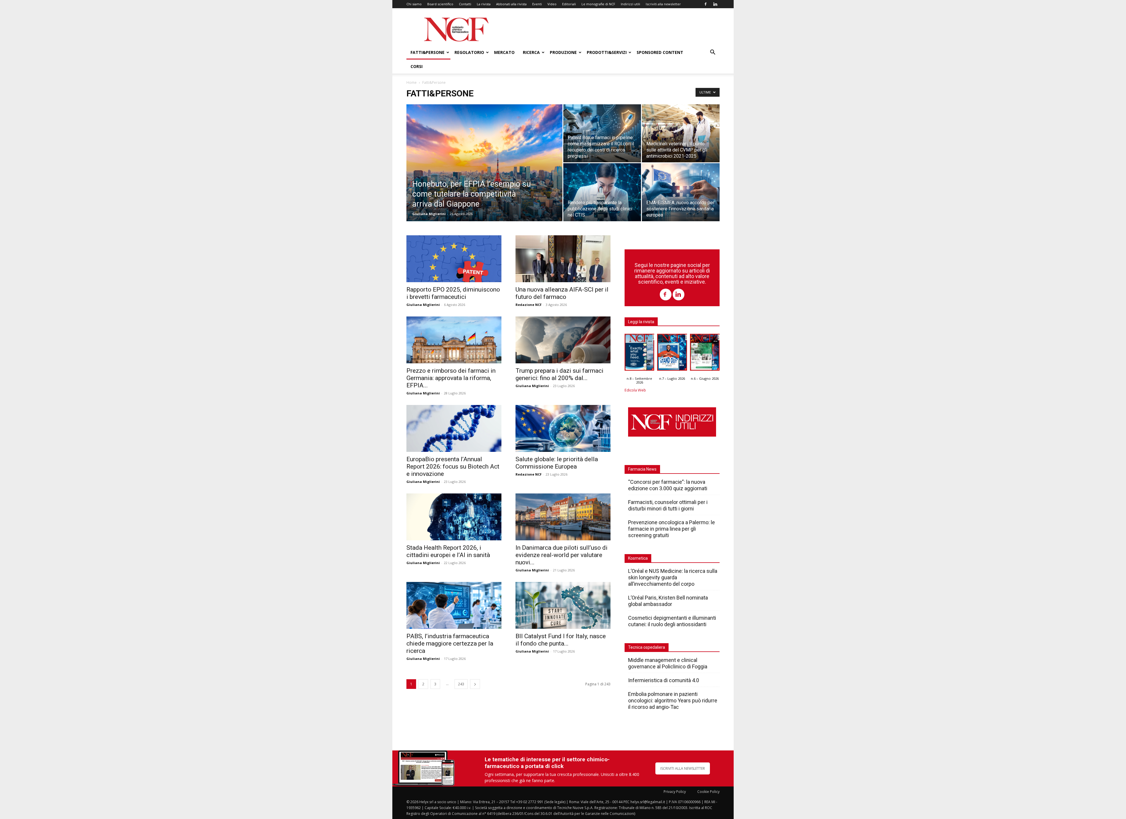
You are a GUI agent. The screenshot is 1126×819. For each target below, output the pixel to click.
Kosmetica (638, 558)
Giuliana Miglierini (429, 214)
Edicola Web (635, 390)
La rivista (484, 4)
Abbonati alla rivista (511, 4)
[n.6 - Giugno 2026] (705, 354)
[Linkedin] (715, 4)
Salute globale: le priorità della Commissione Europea (556, 463)
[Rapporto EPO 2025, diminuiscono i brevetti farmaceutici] (453, 258)
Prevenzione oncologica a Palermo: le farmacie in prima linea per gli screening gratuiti (671, 528)
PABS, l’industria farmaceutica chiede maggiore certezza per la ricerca (449, 643)
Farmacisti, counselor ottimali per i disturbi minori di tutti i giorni (668, 505)
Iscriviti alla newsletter (663, 4)
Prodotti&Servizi (607, 52)
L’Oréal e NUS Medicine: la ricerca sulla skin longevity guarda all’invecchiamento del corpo (672, 577)
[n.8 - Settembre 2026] (639, 354)
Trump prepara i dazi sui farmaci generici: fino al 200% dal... (559, 374)
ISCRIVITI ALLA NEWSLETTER (682, 768)
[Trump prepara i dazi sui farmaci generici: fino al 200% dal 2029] (563, 339)
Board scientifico (440, 4)
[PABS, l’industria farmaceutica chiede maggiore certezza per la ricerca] (453, 605)
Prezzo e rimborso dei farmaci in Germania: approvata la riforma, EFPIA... (451, 378)
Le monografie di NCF (598, 4)
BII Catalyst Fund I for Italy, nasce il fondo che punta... (560, 640)
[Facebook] (705, 4)
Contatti (465, 4)
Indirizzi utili (630, 4)
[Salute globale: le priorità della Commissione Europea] (563, 428)
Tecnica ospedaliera (646, 647)
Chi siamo (414, 4)
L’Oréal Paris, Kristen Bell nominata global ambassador (668, 601)
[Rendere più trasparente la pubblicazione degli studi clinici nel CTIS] (602, 192)
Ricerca (531, 52)
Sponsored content (660, 52)
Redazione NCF (528, 304)
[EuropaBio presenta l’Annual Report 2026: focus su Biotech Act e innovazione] (453, 428)
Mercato (504, 52)
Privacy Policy (675, 791)
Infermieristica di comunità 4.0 (663, 680)
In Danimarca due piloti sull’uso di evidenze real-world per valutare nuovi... (561, 555)
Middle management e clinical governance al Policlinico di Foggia (667, 663)
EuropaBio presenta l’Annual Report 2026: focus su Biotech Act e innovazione (452, 466)
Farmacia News (642, 469)
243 (461, 684)
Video (552, 4)
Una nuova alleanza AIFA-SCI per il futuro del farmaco (561, 293)
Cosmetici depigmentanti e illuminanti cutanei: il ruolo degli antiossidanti (672, 621)
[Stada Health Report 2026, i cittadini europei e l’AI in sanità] (453, 516)
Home (411, 82)
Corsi (417, 66)
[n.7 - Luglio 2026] (672, 354)
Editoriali (569, 4)
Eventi (537, 4)
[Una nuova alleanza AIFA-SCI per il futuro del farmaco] (563, 258)
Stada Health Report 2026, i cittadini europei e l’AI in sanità (448, 551)
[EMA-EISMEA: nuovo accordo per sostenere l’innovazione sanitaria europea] (681, 192)
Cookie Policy (708, 791)
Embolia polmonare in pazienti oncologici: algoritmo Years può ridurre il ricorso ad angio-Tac (672, 700)
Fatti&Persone (428, 52)
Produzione (563, 52)
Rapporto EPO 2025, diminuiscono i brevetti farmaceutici (453, 293)
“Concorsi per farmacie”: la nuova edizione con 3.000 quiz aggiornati (667, 485)
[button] (713, 53)
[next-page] (475, 684)
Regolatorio (469, 52)
